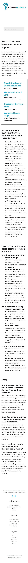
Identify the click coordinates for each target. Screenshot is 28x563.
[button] (13, 18)
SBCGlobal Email (14, 519)
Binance (14, 543)
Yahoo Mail (14, 526)
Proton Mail (14, 523)
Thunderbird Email (14, 521)
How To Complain (14, 505)
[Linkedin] (15, 496)
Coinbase (14, 537)
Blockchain (14, 539)
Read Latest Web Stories (14, 507)
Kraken (14, 535)
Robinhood (14, 541)
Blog (14, 510)
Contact (14, 508)
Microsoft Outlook (14, 525)
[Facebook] (12, 496)
